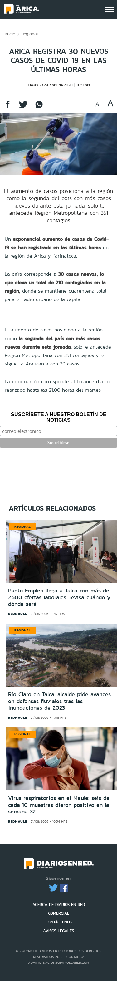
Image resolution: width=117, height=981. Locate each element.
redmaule (17, 613)
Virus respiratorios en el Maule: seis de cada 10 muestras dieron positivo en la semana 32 (59, 805)
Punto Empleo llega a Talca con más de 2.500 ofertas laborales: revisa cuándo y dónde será (59, 597)
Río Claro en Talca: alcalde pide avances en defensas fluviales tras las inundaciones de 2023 (59, 701)
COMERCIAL (58, 913)
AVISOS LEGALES (58, 931)
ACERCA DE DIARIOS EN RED (58, 905)
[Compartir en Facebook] (7, 107)
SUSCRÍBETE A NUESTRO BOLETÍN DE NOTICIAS (58, 417)
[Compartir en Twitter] (23, 107)
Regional (30, 34)
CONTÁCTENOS (59, 922)
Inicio (10, 34)
